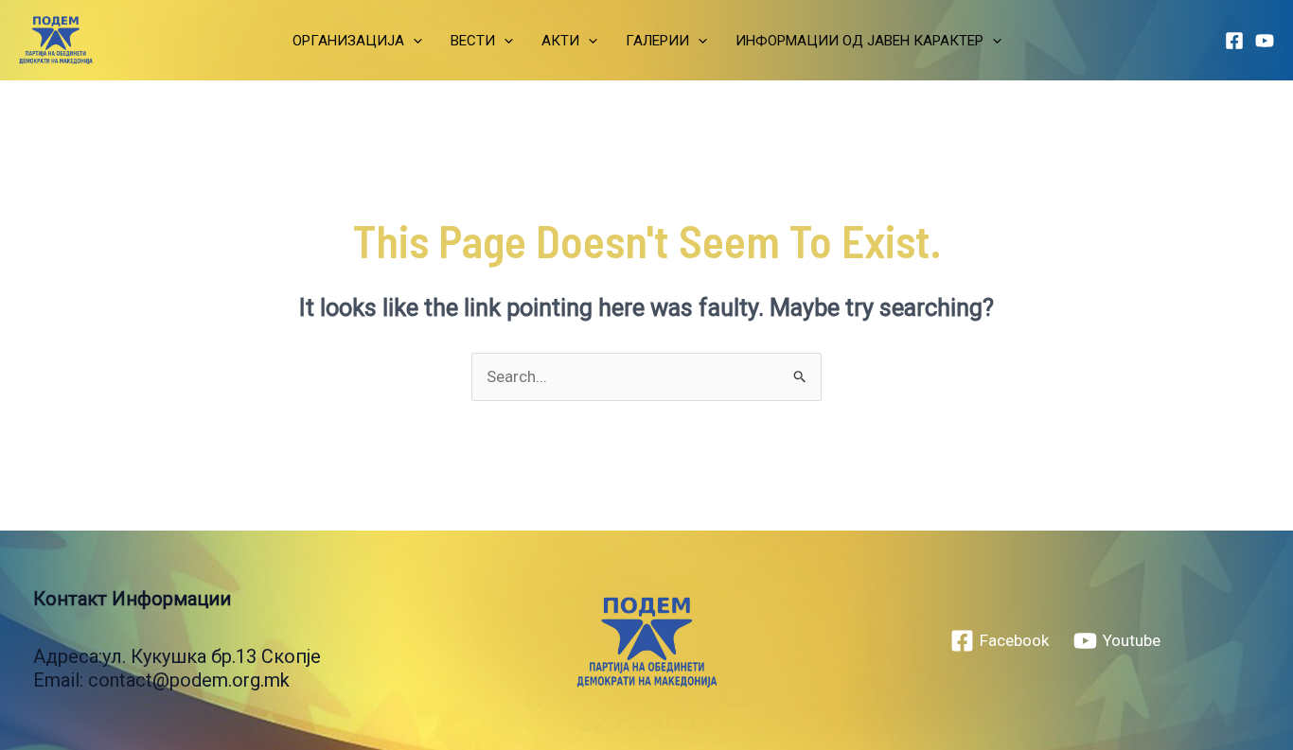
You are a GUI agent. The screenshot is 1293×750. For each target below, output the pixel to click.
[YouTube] (1264, 40)
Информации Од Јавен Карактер (859, 40)
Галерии (657, 40)
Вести (473, 40)
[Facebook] (1234, 40)
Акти (560, 40)
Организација (348, 40)
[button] (413, 40)
